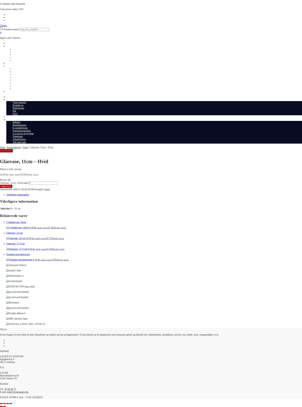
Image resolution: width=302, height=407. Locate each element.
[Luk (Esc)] (10, 403)
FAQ (15, 60)
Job (14, 57)
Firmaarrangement (22, 77)
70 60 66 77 (10, 389)
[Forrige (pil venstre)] (1, 406)
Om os (9, 46)
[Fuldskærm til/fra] (4, 403)
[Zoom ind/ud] (1, 403)
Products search (12, 29)
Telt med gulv (19, 88)
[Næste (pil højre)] (4, 406)
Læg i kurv (6, 186)
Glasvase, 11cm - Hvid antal (14, 183)
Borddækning (19, 71)
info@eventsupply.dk (17, 392)
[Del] (7, 403)
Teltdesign (18, 83)
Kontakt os (18, 51)
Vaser (25, 147)
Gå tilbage (6, 150)
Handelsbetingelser (15, 14)
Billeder (16, 68)
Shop (8, 43)
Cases (9, 63)
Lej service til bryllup (23, 80)
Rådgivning (18, 54)
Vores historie (19, 49)
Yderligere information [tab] (17, 194)
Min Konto (11, 20)
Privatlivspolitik (14, 17)
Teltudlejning (19, 85)
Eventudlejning (20, 74)
